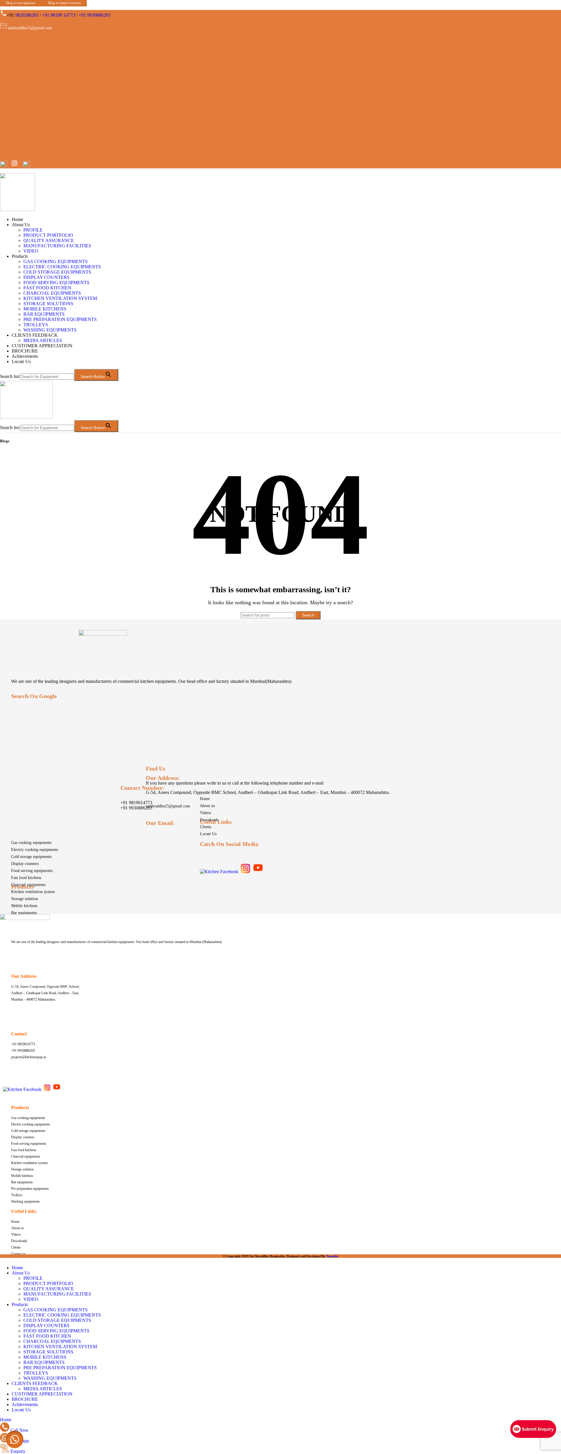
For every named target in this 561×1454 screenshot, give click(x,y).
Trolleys (16, 1195)
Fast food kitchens (26, 877)
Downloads (209, 820)
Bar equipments (24, 913)
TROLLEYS (35, 324)
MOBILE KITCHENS (44, 308)
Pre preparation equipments (30, 1189)
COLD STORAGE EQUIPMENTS (57, 272)
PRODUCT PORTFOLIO (48, 235)
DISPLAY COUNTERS (46, 277)
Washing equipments (25, 1201)
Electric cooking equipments (34, 849)
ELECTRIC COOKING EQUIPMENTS (62, 266)
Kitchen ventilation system (33, 892)
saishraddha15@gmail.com (168, 806)
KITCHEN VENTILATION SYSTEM (60, 298)
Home (205, 799)
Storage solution (24, 899)
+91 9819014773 (136, 802)
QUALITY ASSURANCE (48, 240)
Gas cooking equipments (31, 842)
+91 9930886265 (94, 15)
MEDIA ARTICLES (42, 340)
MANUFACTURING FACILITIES (57, 245)
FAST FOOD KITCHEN (47, 287)
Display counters (25, 863)
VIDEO (30, 250)
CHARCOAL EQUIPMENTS (52, 293)
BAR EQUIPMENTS (44, 314)
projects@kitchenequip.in (28, 1057)
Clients (205, 827)
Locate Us (208, 834)
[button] (14, 1439)
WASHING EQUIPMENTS (50, 329)
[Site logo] (17, 209)
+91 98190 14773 (58, 15)
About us (207, 806)
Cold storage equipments (31, 856)
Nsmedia (332, 1256)
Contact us (18, 1254)
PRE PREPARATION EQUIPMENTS (60, 319)
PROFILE (33, 229)
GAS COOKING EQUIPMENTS (55, 261)
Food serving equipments (32, 870)
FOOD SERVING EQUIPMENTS (56, 282)
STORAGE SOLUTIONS (48, 303)
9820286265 (27, 15)
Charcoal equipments (28, 885)
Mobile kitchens (24, 906)
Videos (205, 813)
